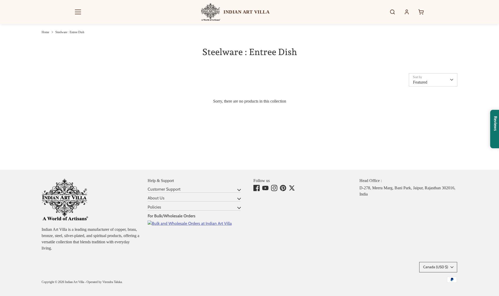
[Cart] (421, 12)
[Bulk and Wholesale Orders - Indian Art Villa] (190, 223)
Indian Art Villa (74, 282)
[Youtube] (265, 188)
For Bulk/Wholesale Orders (171, 215)
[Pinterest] (283, 188)
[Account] (407, 12)
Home (45, 32)
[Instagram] (274, 188)
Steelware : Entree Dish (69, 32)
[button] (78, 12)
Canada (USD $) (435, 267)
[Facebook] (256, 188)
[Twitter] (292, 188)
